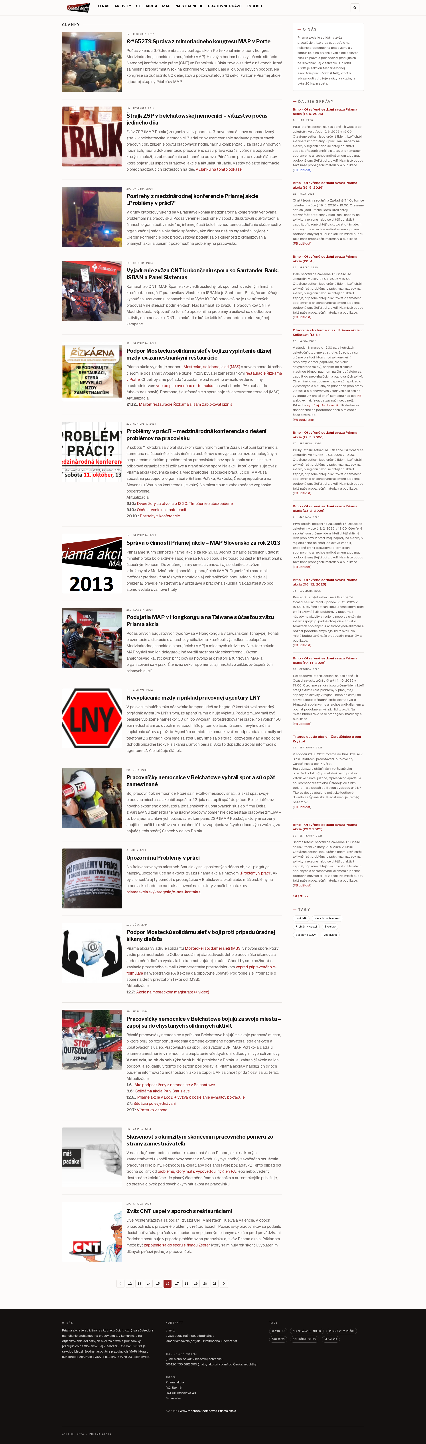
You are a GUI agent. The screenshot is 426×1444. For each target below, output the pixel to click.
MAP (166, 6)
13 (139, 1284)
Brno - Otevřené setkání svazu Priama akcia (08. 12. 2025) (325, 582)
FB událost (302, 493)
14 (148, 1284)
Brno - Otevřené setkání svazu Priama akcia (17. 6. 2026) (325, 111)
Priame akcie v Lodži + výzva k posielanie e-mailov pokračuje (191, 1097)
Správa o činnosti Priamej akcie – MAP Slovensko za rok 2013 (203, 543)
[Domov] (79, 8)
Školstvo (330, 926)
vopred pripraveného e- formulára (185, 385)
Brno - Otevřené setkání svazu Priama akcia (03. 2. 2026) (325, 508)
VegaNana (330, 935)
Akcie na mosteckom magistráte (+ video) (172, 992)
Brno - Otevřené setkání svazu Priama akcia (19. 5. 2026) (325, 185)
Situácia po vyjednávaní (155, 1103)
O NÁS (103, 6)
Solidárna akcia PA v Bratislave (162, 1091)
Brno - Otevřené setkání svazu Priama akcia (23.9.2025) (325, 827)
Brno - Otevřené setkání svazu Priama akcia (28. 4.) (325, 258)
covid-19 (301, 918)
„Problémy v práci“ (255, 873)
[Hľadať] (355, 7)
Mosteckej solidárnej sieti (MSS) (211, 366)
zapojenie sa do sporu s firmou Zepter (177, 1245)
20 (205, 1284)
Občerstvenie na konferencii (161, 509)
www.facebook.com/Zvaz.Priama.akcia (208, 1411)
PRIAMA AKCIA (100, 1434)
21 (214, 1284)
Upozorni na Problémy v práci (162, 858)
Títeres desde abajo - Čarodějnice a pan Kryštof (327, 738)
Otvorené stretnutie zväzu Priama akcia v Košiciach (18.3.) (328, 332)
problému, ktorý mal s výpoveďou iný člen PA (197, 1171)
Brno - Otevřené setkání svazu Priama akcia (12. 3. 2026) (325, 434)
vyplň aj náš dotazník (323, 405)
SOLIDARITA (146, 6)
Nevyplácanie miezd (327, 918)
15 (158, 1284)
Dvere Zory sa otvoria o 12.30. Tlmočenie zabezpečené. (185, 503)
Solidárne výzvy (306, 935)
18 (186, 1284)
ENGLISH (254, 6)
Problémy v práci (306, 926)
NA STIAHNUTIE (189, 6)
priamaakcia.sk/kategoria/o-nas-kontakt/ (163, 891)
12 (130, 1284)
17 (177, 1284)
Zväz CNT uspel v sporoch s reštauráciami (179, 1211)
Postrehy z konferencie (160, 515)
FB (359, 396)
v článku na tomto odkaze (219, 169)
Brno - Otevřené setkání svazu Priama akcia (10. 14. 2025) (325, 660)
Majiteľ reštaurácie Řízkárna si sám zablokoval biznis (185, 404)
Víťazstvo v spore (152, 1109)
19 (195, 1284)
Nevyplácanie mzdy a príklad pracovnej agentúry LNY (193, 697)
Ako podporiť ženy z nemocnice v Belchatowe (174, 1084)
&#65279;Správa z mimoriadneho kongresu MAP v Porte (198, 41)
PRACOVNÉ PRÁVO (225, 6)
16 (167, 1284)
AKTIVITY (122, 6)
